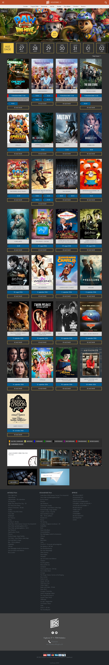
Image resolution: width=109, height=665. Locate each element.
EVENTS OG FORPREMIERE (80, 501)
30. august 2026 (18, 292)
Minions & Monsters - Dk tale (16, 507)
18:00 (35, 100)
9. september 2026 (18, 338)
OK (44, 479)
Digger (42, 538)
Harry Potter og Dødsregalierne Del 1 (18, 526)
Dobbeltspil (11, 516)
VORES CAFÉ (76, 510)
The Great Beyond (45, 609)
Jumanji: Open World (46, 597)
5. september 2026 (66, 292)
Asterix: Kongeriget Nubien (47, 593)
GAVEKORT (76, 512)
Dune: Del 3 (43, 589)
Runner (42, 520)
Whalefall (42, 556)
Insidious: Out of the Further (15, 512)
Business (83, 6)
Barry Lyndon (11, 552)
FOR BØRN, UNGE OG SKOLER (82, 503)
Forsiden (25, 6)
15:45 (46, 96)
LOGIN (75, 520)
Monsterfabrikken (45, 532)
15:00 (46, 196)
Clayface (42, 561)
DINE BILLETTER (77, 518)
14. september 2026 (18, 384)
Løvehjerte (43, 567)
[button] (4, 37)
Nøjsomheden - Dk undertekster (16, 499)
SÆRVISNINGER (77, 499)
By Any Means (44, 499)
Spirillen (10, 510)
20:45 (83, 103)
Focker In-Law (44, 579)
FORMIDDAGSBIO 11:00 (16, 96)
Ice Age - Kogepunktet (46, 601)
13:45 (86, 196)
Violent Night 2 (44, 585)
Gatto (41, 605)
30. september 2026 (66, 384)
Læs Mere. (46, 463)
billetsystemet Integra (58, 657)
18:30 (10, 103)
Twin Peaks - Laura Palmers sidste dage (18, 538)
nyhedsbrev (46, 653)
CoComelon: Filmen (45, 603)
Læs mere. (78, 463)
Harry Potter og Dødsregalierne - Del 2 (18, 528)
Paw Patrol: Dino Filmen (14, 505)
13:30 (35, 96)
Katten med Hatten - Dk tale (47, 587)
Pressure (10, 534)
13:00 (35, 196)
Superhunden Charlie (13, 532)
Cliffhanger (43, 599)
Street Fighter (43, 554)
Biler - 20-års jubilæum (14, 542)
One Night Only (12, 495)
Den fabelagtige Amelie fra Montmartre (18, 548)
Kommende (44, 6)
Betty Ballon (43, 540)
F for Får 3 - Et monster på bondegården (51, 544)
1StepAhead (69, 657)
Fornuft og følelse (44, 563)
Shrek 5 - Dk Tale (45, 607)
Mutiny (10, 520)
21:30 (62, 150)
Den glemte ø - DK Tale (46, 546)
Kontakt (59, 6)
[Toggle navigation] (106, 2)
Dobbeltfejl (11, 544)
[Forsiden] (48, 2)
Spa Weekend (12, 530)
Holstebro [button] (55, 2)
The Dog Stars (11, 501)
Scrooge (42, 573)
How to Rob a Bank (45, 571)
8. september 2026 (91, 292)
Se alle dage (18, 107)
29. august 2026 (42, 246)
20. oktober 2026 (91, 384)
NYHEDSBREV (76, 514)
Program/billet (34, 6)
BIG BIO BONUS (77, 507)
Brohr (41, 528)
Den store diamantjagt (46, 550)
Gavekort (75, 6)
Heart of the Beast (45, 530)
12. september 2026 (90, 338)
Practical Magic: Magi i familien (16, 536)
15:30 (13, 150)
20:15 (46, 100)
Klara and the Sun (45, 565)
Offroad (10, 546)
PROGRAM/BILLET (78, 495)
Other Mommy (44, 552)
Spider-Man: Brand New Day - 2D (17, 503)
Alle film (52, 6)
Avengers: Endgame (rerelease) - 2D (50, 524)
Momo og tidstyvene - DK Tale (48, 569)
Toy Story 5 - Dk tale (13, 522)
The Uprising (43, 522)
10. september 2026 (42, 338)
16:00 (13, 246)
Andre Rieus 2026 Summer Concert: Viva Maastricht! (22, 524)
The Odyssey (11, 518)
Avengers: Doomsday (46, 591)
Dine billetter (67, 6)
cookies (64, 653)
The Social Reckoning (46, 548)
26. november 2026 (18, 431)
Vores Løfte (11, 514)
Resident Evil (43, 518)
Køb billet (54, 34)
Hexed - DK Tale (44, 581)
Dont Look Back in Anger (14, 540)
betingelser (52, 653)
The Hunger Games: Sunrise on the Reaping (52, 575)
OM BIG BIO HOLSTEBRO (80, 505)
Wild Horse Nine (44, 583)
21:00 (46, 200)
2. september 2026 (42, 292)
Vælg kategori (96, 56)
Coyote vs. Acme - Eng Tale (47, 512)
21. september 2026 (42, 384)
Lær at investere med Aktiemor (16, 550)
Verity (41, 542)
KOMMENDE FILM (78, 497)
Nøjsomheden (12, 497)
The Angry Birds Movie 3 (47, 595)
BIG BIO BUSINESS (78, 516)
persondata (59, 653)
